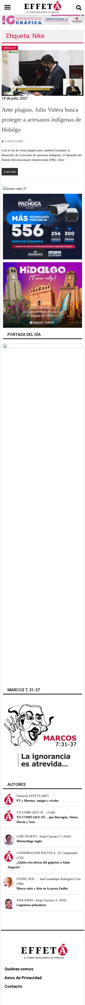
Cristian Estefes (14, 141)
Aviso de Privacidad (23, 977)
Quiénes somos (19, 969)
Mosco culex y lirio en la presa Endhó (42, 888)
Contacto (13, 986)
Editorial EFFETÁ (29, 796)
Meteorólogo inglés (29, 841)
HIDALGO (9, 48)
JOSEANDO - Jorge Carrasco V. (37, 900)
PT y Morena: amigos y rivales (37, 800)
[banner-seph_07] (15, 188)
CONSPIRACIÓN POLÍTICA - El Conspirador (47, 853)
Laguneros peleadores (31, 905)
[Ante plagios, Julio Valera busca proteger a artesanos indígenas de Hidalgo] (42, 72)
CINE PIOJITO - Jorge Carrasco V (39, 836)
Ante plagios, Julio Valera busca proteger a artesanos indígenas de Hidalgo (41, 119)
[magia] (42, 294)
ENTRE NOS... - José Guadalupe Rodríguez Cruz (49, 879)
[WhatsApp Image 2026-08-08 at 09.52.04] (42, 19)
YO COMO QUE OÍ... (31, 812)
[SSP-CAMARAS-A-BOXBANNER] (42, 226)
